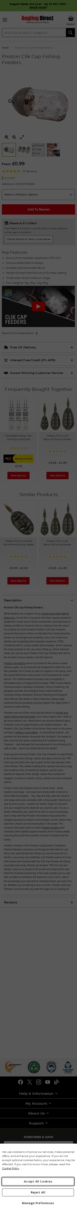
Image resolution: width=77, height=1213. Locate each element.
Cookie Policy (10, 1168)
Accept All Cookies (38, 1181)
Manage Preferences (38, 1203)
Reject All (38, 1192)
